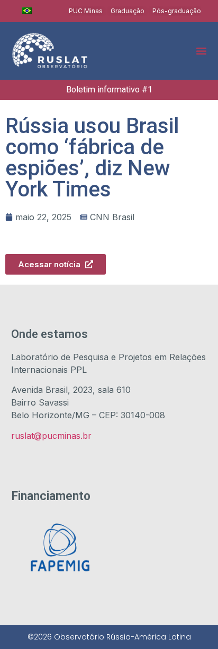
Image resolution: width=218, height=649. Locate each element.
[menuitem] (27, 10)
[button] (201, 51)
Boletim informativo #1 (109, 89)
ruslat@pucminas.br (51, 435)
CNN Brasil (112, 217)
